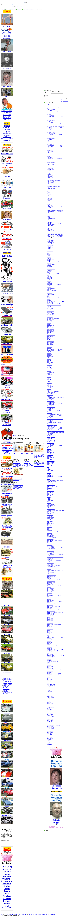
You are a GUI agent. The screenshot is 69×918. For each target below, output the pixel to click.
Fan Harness (49, 320)
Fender (48, 324)
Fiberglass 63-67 (50, 330)
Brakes (48, 185)
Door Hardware (50, 279)
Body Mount (49, 176)
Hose (48, 439)
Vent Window (50, 703)
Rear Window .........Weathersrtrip (54, 565)
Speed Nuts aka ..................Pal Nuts (54, 606)
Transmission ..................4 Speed (54, 674)
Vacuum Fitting (50, 695)
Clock (48, 213)
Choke (48, 204)
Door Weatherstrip (51, 288)
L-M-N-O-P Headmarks (52, 481)
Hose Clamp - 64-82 (51, 441)
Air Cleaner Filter (50, 144)
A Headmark (49, 110)
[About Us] (7, 9)
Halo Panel (49, 390)
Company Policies (51, 224)
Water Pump (49, 713)
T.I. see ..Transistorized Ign (52, 645)
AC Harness (49, 128)
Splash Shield (50, 615)
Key (48, 467)
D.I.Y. (48, 252)
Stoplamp (49, 631)
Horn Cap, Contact (51, 437)
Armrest (48, 159)
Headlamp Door (50, 401)
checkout (21, 6)
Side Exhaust (49, 593)
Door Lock (49, 282)
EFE (48, 295)
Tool (48, 667)
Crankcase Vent (50, 247)
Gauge (48, 373)
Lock (48, 482)
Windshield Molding (51, 728)
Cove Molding (50, 245)
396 (47, 108)
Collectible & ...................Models (54, 223)
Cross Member (50, 249)
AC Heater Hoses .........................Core (55, 131)
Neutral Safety (50, 500)
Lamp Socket (49, 471)
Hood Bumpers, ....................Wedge (54, 428)
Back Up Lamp (50, 168)
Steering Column (50, 627)
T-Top (48, 683)
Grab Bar (49, 381)
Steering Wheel (50, 629)
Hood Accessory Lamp (52, 425)
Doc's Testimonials (7, 687)
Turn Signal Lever (51, 686)
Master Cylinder (50, 491)
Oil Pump (49, 511)
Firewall (48, 333)
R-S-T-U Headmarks (51, 575)
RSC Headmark (50, 573)
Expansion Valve (50, 314)
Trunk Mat (49, 680)
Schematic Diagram (51, 576)
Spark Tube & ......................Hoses (54, 601)
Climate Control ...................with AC (55, 210)
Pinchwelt (49, 525)
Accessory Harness (51, 138)
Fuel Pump (49, 360)
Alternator (49, 152)
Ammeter (49, 153)
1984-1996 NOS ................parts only (55, 106)
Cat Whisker (49, 201)
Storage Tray (49, 632)
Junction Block (50, 465)
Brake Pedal (49, 183)
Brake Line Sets (50, 182)
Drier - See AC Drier (51, 290)
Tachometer (49, 647)
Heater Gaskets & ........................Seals (55, 419)
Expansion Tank (50, 313)
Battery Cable (50, 173)
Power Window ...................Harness (54, 540)
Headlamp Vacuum (51, 407)
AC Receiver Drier (51, 132)
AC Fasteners (50, 125)
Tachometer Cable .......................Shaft (55, 649)
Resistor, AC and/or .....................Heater (55, 570)
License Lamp (50, 475)
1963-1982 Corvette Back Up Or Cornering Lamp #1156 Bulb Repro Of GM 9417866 (39, 456)
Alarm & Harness (50, 151)
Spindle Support (50, 614)
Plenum (48, 528)
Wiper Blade (49, 734)
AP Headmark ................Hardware (54, 158)
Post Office (49, 533)
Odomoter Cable (50, 504)
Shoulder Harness (50, 591)
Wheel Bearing (50, 719)
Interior (48, 458)
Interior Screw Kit (50, 461)
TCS (48, 653)
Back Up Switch (50, 169)
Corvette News (50, 241)
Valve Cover (49, 698)
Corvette (48, 239)
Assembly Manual (51, 162)
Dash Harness (50, 255)
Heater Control (50, 416)
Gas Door (49, 367)
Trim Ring (49, 675)
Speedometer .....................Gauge (54, 609)
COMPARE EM (50, 225)
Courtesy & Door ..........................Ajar (55, 242)
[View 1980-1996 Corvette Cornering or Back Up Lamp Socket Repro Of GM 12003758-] (18, 488)
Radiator (48, 543)
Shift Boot (49, 587)
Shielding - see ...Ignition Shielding (54, 585)
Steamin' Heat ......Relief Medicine (54, 624)
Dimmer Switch (50, 267)
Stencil (48, 630)
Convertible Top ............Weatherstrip (55, 235)
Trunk (48, 678)
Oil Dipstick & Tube (51, 505)
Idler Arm (49, 449)
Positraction (49, 530)
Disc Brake (49, 270)
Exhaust (48, 307)
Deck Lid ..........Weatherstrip (53, 261)
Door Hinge (49, 281)
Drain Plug (49, 289)
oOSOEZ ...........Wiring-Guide (53, 513)
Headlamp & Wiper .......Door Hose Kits (55, 397)
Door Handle (49, 278)
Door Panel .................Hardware (54, 284)
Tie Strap (49, 663)
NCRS (48, 498)
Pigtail (48, 524)
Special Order (50, 605)
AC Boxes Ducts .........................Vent (55, 116)
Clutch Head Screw (51, 218)
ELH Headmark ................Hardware (54, 297)
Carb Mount (49, 198)
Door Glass (49, 277)
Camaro (48, 193)
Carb (48, 195)
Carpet (48, 200)
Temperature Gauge (51, 656)
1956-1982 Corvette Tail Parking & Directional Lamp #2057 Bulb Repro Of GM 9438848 (28, 455)
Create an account (64, 99)
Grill (48, 384)
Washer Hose (49, 710)
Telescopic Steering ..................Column (55, 655)
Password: (46, 95)
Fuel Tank (49, 361)
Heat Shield (49, 413)
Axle (48, 165)
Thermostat (49, 660)
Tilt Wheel (49, 665)
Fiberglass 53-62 (50, 329)
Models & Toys (50, 494)
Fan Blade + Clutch (51, 319)
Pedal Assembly (50, 523)
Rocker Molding (50, 572)
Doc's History (6, 691)
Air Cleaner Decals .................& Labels (55, 143)
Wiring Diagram (50, 741)
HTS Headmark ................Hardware (54, 445)
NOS (48, 501)
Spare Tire (49, 599)
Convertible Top (50, 231)
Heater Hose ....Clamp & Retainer (54, 422)
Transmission (49, 672)
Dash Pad (49, 257)
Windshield (49, 723)
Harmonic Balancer (51, 393)
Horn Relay (49, 438)
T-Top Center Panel (51, 684)
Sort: (37, 442)
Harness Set (49, 396)
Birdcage (49, 174)
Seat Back (49, 577)
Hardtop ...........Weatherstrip (53, 391)
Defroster (49, 265)
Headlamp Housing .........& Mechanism (55, 403)
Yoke (48, 743)
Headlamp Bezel (50, 398)
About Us (6, 914)
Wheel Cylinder (50, 720)
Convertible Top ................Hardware (55, 234)
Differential (49, 266)
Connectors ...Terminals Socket (53, 227)
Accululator (49, 139)
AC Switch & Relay (51, 133)
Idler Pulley (49, 450)
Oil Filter (49, 506)
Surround (49, 641)
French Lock (49, 345)
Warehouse (49, 709)
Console (48, 228)
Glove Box (49, 379)
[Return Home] (2, 4)
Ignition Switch (50, 455)
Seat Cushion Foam (51, 582)
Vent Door (49, 702)
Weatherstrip (49, 715)
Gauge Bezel (49, 374)
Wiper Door (49, 735)
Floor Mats (49, 339)
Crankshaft (49, 248)
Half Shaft (49, 389)
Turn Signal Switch (51, 687)
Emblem (48, 299)
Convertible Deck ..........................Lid (55, 230)
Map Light (49, 487)
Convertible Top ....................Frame (54, 233)
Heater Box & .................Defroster (54, 414)
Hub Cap (49, 446)
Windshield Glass (50, 727)
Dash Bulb (49, 254)
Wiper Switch (50, 738)
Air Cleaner (49, 141)
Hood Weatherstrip (51, 435)
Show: (30, 442)
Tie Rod (48, 662)
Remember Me (48, 96)
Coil (48, 221)
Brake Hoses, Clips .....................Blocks (55, 179)
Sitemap (43, 914)
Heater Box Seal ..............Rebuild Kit (55, 415)
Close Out (49, 215)
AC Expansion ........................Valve (54, 123)
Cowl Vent (49, 246)
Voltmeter (49, 708)
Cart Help (48, 914)
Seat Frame (49, 583)
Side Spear (49, 594)
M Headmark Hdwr (51, 485)
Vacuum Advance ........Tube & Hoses (55, 693)
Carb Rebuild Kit (50, 199)
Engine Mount (50, 302)
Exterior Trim (49, 317)
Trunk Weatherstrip (51, 681)
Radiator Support (50, 551)
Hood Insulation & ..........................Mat (55, 432)
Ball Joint (49, 170)
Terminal (49, 659)
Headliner (49, 409)
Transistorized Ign (50, 671)
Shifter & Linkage (50, 588)
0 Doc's (48, 104)
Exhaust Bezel (50, 308)
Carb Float (49, 197)
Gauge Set (49, 375)
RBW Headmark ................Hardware (55, 554)
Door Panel (49, 283)
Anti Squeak (49, 157)
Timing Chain (50, 666)
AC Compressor (50, 117)
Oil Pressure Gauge (51, 509)
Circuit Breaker (50, 207)
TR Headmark (50, 668)
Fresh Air (49, 348)
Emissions (49, 300)
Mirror (48, 493)
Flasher (48, 337)
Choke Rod (49, 205)
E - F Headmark (50, 294)
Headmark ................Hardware (53, 410)
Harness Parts (50, 395)
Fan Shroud (49, 321)
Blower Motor (50, 175)
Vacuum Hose (50, 696)
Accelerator (49, 135)
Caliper (48, 192)
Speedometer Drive (51, 613)
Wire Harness (49, 739)
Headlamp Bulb (50, 399)
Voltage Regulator (50, 707)
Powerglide (49, 541)
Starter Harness (50, 623)
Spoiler (48, 617)
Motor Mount (49, 495)
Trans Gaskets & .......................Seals (55, 669)
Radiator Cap (49, 545)
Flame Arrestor (50, 336)
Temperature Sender (51, 657)
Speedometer (49, 608)
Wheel (48, 717)
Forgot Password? (64, 101)
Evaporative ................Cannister (54, 305)
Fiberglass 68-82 (50, 331)
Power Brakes (50, 534)
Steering (48, 625)
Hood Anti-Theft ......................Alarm (55, 427)
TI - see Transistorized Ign (52, 661)
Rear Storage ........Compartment (54, 560)
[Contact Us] (13, 9)
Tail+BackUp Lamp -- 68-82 (53, 651)
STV (48, 636)
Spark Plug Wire (50, 600)
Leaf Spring (49, 473)
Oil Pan (48, 507)
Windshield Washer (51, 729)
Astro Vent (49, 163)
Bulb (48, 187)
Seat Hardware (50, 584)
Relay (48, 567)
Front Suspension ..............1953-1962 (55, 349)
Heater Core (49, 417)
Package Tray (50, 518)
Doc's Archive (6, 685)
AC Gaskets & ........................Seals (54, 127)
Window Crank (50, 721)
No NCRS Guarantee (7, 684)
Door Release (50, 285)
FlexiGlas (49, 338)
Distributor (49, 271)
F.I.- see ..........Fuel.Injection (53, 318)
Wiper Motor (49, 737)
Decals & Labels (50, 259)
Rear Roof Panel (50, 558)
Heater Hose (49, 421)
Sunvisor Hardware (51, 639)
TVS (48, 689)
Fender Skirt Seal (50, 325)
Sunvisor (49, 638)
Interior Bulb (49, 459)
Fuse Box (49, 363)
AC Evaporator (50, 122)
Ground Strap (50, 387)
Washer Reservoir (50, 711)
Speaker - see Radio (51, 603)
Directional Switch (51, 269)
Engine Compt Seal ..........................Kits (55, 301)
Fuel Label (49, 357)
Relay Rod (49, 569)
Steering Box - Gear (51, 626)
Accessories (49, 137)
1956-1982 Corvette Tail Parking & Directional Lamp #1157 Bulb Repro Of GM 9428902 (18, 455)
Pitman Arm (49, 527)
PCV (48, 522)
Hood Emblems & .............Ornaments (55, 429)
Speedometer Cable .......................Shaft (55, 612)
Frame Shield (49, 343)
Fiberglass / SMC (50, 327)
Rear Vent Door (50, 563)
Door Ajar (49, 276)
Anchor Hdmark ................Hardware (55, 155)
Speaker (48, 602)
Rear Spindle (49, 559)
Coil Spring (49, 222)
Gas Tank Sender (50, 372)
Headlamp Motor (50, 404)
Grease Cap (49, 383)
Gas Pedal (49, 369)
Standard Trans (50, 620)
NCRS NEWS (50, 499)
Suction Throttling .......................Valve (55, 637)
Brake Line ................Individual (53, 180)
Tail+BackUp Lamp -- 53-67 (53, 650)
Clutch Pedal (49, 219)
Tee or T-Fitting (50, 654)
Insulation (49, 456)
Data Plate (49, 258)
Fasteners (49, 323)
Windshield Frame (51, 726)
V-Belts (48, 701)
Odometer (49, 503)
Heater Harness (50, 420)
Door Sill (49, 287)
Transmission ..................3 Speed (54, 673)
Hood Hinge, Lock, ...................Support (55, 431)
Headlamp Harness (51, 402)
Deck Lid (49, 260)
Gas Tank (49, 371)
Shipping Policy (23, 914)
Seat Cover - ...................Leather (54, 579)
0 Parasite (49, 105)
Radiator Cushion (50, 546)
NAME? (48, 497)
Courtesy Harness (50, 243)
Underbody (49, 691)
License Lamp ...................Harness (54, 476)
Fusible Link (49, 365)
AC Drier (49, 121)
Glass (48, 378)
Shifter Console (50, 589)
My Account (17, 914)
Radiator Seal (49, 549)
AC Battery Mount (51, 115)
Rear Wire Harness (51, 566)
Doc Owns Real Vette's (8, 678)
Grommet (49, 385)
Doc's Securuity (6, 689)
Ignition (48, 451)
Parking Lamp (50, 521)
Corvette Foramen (50, 240)
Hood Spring (49, 434)
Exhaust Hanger (50, 309)
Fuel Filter (49, 353)
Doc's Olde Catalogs (7, 692)
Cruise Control (50, 251)
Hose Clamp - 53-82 (51, 440)
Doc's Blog (5, 690)
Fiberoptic (49, 332)
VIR (48, 705)
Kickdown (49, 469)
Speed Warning (50, 607)
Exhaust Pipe (49, 312)
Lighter (48, 479)
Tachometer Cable (51, 648)
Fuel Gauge (49, 354)
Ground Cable (50, 386)
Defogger (49, 263)
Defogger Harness (51, 264)
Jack (48, 464)
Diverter (48, 272)
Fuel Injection (50, 356)
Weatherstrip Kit (50, 716)
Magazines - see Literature (52, 486)
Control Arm (49, 229)
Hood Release (50, 433)
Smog (48, 596)
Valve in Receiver (50, 699)
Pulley (48, 542)
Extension (49, 315)
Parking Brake (50, 519)
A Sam (48, 112)
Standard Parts (50, 619)
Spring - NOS (50, 618)
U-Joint (48, 690)
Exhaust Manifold (50, 311)
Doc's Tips (5, 686)
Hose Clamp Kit (50, 443)
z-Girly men (49, 744)
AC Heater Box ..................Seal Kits (54, 129)
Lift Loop (49, 477)
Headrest (49, 411)
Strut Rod (49, 633)
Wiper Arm (49, 733)
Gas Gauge (49, 368)
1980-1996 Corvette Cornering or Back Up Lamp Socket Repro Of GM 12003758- (17, 478)
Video (48, 704)
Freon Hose (49, 347)
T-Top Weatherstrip (51, 685)
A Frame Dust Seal (51, 109)
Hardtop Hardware (51, 392)
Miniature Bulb (50, 492)
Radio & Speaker (50, 552)
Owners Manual (50, 517)
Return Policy (31, 914)
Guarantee (53, 914)
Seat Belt (49, 578)
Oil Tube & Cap (50, 512)
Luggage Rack (50, 483)
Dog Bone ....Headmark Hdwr (53, 273)
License (48, 474)
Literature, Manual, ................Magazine (55, 480)
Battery (48, 171)
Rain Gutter (49, 553)
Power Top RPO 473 (51, 537)
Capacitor (49, 194)
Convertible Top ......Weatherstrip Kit (55, 236)
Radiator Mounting (51, 548)
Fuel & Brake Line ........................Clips (55, 351)
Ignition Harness (50, 452)
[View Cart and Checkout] (27, 9)
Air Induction (49, 150)
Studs (48, 635)
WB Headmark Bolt (51, 714)
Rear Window (50, 564)
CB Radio (49, 203)
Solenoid (49, 597)
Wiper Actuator (50, 732)
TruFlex (48, 677)
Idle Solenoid (49, 447)
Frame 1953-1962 (50, 341)
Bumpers (49, 189)
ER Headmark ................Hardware (54, 303)
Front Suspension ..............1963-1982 (55, 350)
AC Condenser (50, 119)
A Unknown (49, 114)
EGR (48, 296)
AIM (48, 140)
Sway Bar (49, 643)
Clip (48, 212)
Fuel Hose (49, 355)
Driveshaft (49, 291)
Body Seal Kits (50, 177)
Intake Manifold (50, 457)
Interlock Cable (50, 463)
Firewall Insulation (51, 335)
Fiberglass (49, 326)
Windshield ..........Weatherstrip (53, 725)
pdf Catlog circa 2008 (7, 683)
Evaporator (49, 306)
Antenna (48, 156)
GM (48, 380)
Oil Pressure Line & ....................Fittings (55, 510)
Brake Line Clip (50, 181)
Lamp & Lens (50, 470)
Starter (48, 621)
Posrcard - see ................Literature (54, 531)
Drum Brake (49, 293)
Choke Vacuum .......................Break (54, 206)
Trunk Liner (49, 679)
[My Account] (19, 9)
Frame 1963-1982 (50, 342)
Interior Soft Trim (50, 462)
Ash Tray (49, 161)
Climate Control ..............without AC (55, 211)
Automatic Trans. (50, 164)
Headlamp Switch (50, 405)
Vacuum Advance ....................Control (55, 692)
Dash (48, 253)
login (13, 6)
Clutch (48, 217)
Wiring (48, 740)
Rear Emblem (50, 555)
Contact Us (11, 914)
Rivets (48, 571)
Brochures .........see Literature (53, 186)
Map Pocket (49, 488)
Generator (49, 377)
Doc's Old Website (7, 693)
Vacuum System (50, 697)
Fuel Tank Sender (50, 362)
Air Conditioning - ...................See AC (55, 146)
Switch (48, 644)
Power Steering (50, 536)
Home (14, 435)
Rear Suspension (50, 561)
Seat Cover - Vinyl (51, 581)
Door (48, 275)
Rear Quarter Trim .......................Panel (55, 557)
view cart (17, 6)
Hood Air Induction (51, 426)
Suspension (49, 642)
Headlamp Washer (51, 408)
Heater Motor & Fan (51, 423)
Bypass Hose (49, 191)
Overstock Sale (50, 516)
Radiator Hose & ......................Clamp (55, 547)
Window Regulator (51, 722)
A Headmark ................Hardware (54, 111)
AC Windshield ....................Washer (54, 134)
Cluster (48, 216)
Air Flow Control (50, 149)
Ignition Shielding (50, 453)
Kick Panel (49, 468)
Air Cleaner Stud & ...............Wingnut (55, 145)
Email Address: (47, 94)
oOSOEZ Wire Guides (8, 681)
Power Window (50, 539)
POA (48, 529)
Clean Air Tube (50, 209)
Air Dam (49, 147)
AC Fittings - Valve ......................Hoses (55, 126)
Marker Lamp (50, 489)
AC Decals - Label (51, 120)
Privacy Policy (37, 914)
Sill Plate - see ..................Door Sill (54, 595)
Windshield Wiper (50, 731)
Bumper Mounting (51, 188)
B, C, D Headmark (51, 167)
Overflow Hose (50, 515)
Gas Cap (48, 366)
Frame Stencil (50, 344)
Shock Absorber (50, 590)
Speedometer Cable (51, 611)
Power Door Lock (51, 535)
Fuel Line (49, 359)
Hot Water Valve (50, 444)
